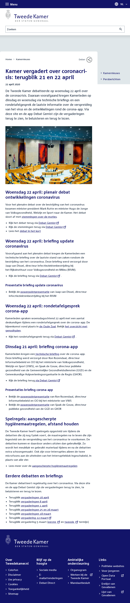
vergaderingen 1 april (34, 505)
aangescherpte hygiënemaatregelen (54, 465)
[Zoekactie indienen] (121, 29)
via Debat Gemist (46, 380)
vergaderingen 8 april (34, 501)
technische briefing (47, 354)
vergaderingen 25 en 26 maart (39, 509)
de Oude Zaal (47, 326)
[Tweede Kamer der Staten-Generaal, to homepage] (26, 15)
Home (8, 59)
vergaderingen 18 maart (36, 513)
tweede (69, 522)
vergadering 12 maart (34, 517)
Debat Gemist (47, 222)
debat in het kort (30, 231)
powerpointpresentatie (34, 291)
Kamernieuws (23, 59)
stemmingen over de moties (39, 216)
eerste (53, 522)
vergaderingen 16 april (35, 497)
